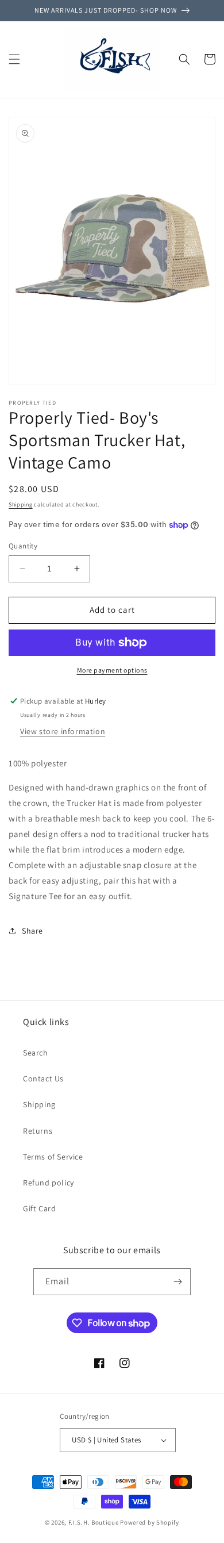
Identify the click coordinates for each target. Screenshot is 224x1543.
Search (35, 1052)
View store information (62, 731)
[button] (14, 59)
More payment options (112, 670)
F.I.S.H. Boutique (93, 1522)
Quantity (23, 546)
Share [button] (32, 931)
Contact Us (43, 1078)
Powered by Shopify (149, 1522)
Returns (37, 1131)
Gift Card (39, 1208)
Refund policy (48, 1182)
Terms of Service (53, 1157)
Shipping (21, 504)
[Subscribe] (177, 1281)
